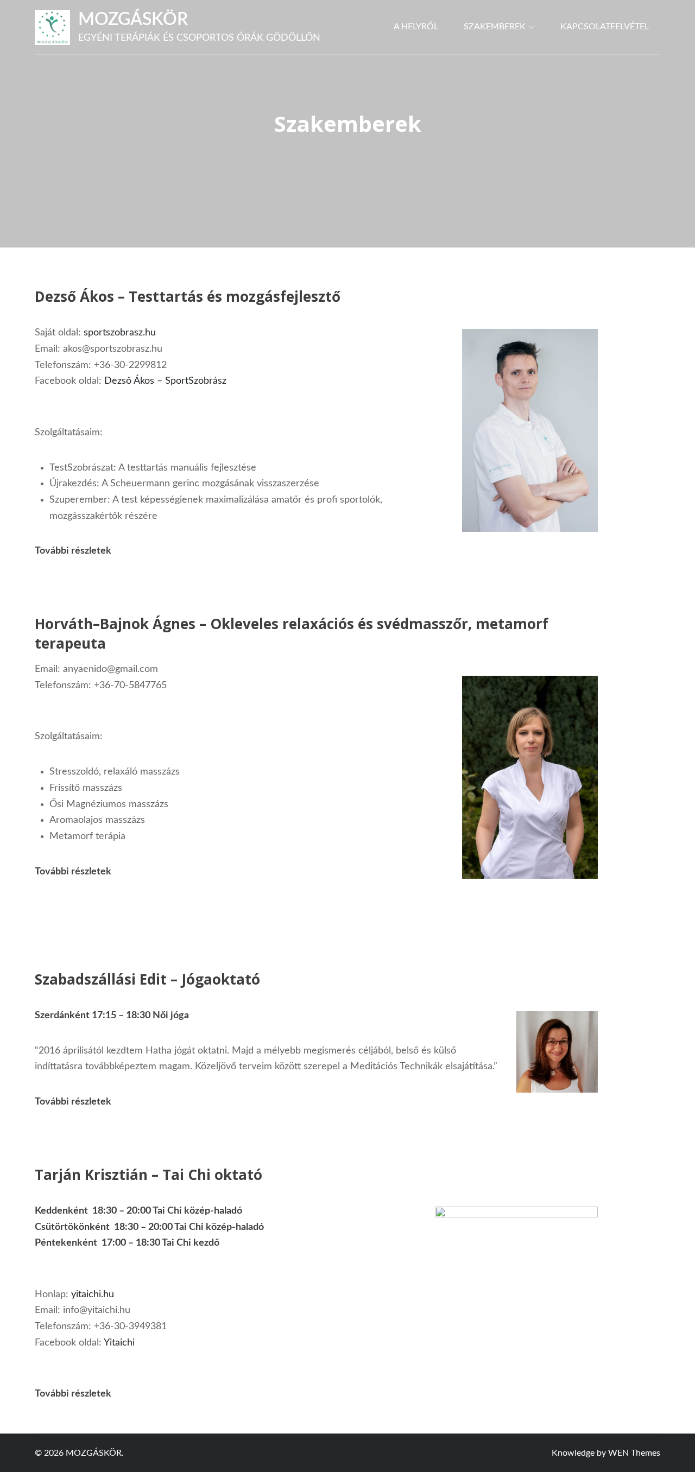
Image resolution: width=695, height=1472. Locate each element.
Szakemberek (495, 26)
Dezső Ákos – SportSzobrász (165, 381)
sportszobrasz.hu (120, 333)
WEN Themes (634, 1453)
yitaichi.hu (92, 1294)
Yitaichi (119, 1343)
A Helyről (416, 26)
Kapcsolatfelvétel (604, 26)
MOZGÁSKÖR (133, 19)
